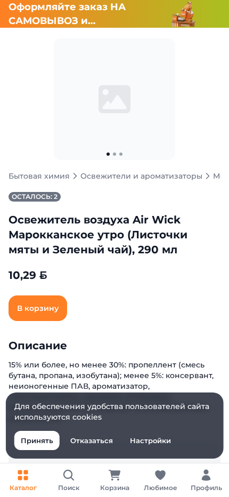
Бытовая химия (39, 176)
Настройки (150, 440)
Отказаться (91, 440)
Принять (37, 440)
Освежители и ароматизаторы (141, 176)
